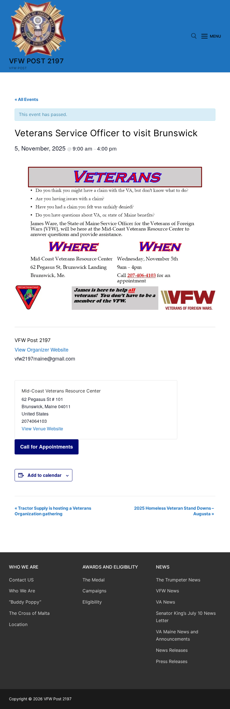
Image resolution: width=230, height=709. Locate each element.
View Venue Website (42, 428)
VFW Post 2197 (36, 61)
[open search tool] (194, 36)
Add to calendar (44, 475)
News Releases (172, 650)
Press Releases (171, 661)
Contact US (21, 580)
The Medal (93, 580)
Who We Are (22, 590)
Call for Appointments (46, 446)
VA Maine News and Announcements (177, 635)
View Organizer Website (41, 349)
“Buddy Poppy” (25, 602)
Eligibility (92, 602)
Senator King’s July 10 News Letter (186, 616)
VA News (165, 602)
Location (18, 624)
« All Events (26, 99)
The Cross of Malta (29, 613)
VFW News (167, 590)
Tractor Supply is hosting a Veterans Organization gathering (53, 510)
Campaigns (95, 590)
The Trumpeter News (178, 580)
